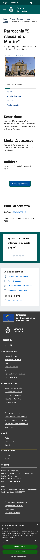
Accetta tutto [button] (20, 547)
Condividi (8, 56)
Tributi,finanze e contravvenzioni (17, 420)
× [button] (37, 524)
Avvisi (7, 445)
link (9, 542)
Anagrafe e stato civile (13, 388)
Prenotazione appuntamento (16, 502)
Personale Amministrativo (15, 373)
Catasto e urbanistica (13, 398)
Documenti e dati (11, 377)
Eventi (7, 458)
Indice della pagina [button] (14, 84)
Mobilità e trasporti (12, 402)
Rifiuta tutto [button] (20, 552)
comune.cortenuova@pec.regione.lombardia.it (19, 489)
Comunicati (9, 441)
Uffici (7, 363)
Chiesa (5, 21)
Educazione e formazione (14, 413)
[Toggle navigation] (4, 9)
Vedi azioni (19, 56)
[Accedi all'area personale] (31, 2)
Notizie (7, 438)
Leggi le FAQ (9, 509)
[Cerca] (35, 9)
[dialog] (20, 541)
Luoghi (29, 19)
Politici (7, 370)
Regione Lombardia (10, 2)
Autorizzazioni (10, 427)
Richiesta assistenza (12, 512)
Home (5, 19)
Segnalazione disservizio (14, 505)
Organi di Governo (12, 356)
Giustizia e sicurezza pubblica (16, 416)
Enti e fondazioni (11, 366)
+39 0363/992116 (19, 212)
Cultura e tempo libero (13, 391)
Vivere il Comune (17, 19)
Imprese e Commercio (13, 395)
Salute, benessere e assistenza (16, 423)
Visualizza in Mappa (20, 183)
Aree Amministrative (13, 359)
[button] (20, 556)
